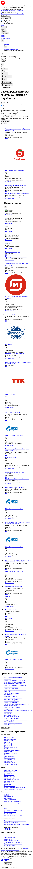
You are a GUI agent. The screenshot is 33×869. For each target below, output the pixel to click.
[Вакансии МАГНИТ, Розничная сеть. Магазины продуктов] (18, 285)
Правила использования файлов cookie (12, 14)
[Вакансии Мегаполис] (18, 332)
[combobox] (9, 56)
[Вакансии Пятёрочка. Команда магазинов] (18, 155)
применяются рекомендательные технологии (15, 849)
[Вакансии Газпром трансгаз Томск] (18, 428)
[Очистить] (3, 60)
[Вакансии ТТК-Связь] (18, 381)
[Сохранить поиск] (2, 64)
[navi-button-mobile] (2, 40)
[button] (3, 35)
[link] (4, 31)
